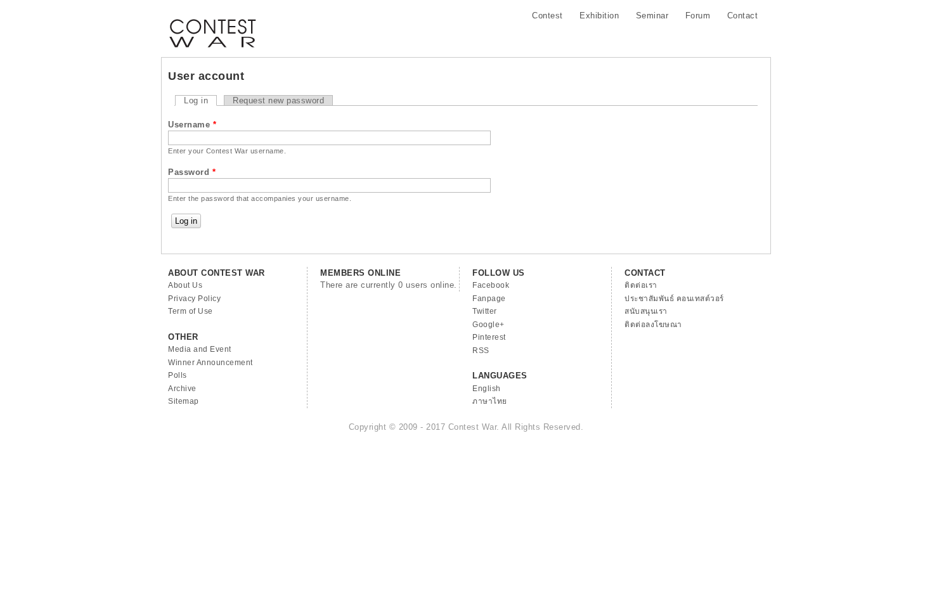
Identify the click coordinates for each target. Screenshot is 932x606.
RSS (480, 350)
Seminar (652, 15)
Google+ (488, 324)
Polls (177, 375)
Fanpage (489, 298)
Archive (182, 388)
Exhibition (599, 15)
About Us (185, 285)
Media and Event (199, 349)
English (486, 388)
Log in (200, 100)
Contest (547, 15)
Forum (698, 15)
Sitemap (183, 401)
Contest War (212, 25)
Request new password (278, 100)
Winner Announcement (210, 362)
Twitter (484, 311)
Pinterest (489, 337)
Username (192, 124)
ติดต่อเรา (641, 285)
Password (192, 172)
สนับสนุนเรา (646, 311)
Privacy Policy (194, 298)
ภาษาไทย (489, 401)
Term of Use (190, 311)
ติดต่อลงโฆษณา (653, 324)
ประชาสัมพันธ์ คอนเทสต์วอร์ (674, 298)
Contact (742, 15)
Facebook (490, 285)
